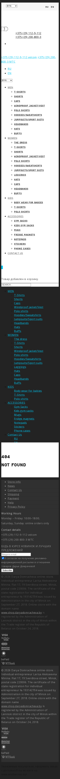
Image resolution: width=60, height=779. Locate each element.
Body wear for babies (28, 202)
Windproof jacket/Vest (29, 106)
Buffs (18, 133)
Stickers (20, 244)
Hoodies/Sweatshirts (28, 115)
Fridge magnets (24, 235)
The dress (20, 142)
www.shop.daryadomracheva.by (21, 612)
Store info (14, 482)
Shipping (13, 494)
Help (11, 502)
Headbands (21, 124)
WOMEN (12, 138)
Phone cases (22, 430)
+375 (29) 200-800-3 (28, 37)
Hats (17, 129)
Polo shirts (22, 110)
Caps (17, 101)
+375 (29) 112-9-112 (28, 33)
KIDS (10, 197)
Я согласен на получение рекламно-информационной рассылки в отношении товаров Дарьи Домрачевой (25, 562)
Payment (13, 498)
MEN (10, 87)
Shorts (18, 96)
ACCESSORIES (16, 216)
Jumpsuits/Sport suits (29, 119)
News (11, 486)
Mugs (17, 230)
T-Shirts (20, 92)
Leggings (20, 175)
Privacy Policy (16, 506)
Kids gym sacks (24, 225)
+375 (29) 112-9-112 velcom (19, 57)
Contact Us (15, 253)
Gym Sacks (20, 221)
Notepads (20, 239)
